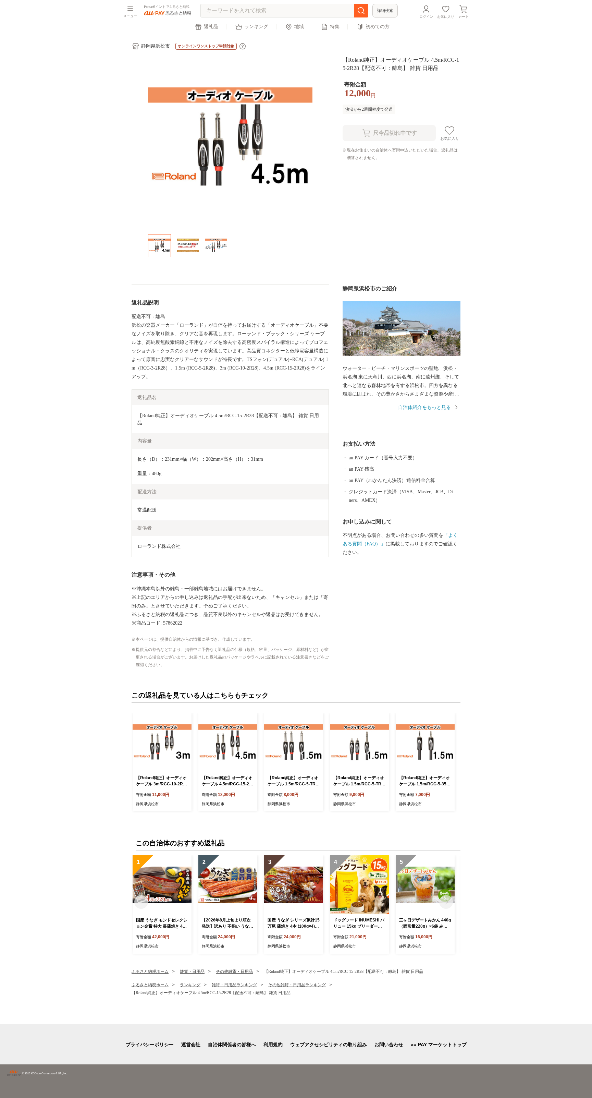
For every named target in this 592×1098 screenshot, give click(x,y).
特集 (335, 26)
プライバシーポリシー (150, 1044)
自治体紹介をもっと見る (424, 407)
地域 (299, 26)
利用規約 (273, 1044)
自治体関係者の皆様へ (232, 1044)
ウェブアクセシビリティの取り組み (328, 1044)
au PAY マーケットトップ (439, 1044)
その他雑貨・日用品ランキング (297, 984)
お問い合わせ (388, 1044)
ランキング (256, 26)
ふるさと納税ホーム (150, 971)
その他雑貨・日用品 (234, 971)
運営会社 (190, 1044)
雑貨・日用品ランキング (234, 984)
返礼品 (211, 26)
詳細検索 (385, 10)
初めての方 (378, 26)
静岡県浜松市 (155, 46)
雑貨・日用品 (192, 971)
